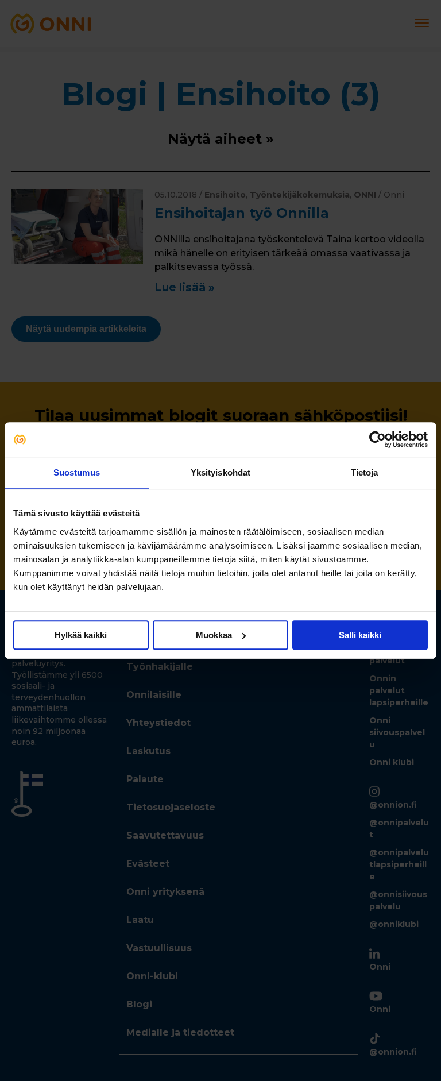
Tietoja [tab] (364, 472)
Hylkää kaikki (81, 635)
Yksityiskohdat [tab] (220, 472)
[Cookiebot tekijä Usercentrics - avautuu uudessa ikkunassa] (377, 439)
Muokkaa (214, 635)
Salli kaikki (360, 635)
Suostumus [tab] (76, 472)
